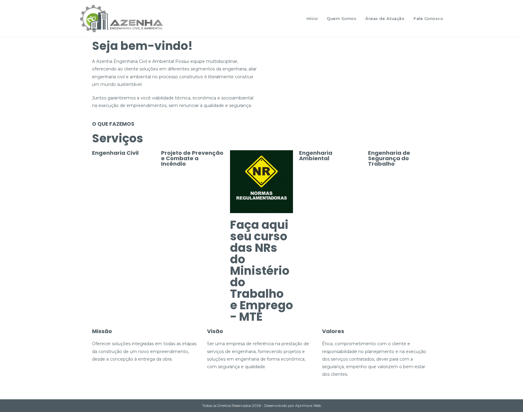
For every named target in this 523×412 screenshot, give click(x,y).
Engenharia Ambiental (315, 155)
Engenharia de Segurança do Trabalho (389, 158)
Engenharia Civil (115, 153)
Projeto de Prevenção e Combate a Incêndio (192, 158)
